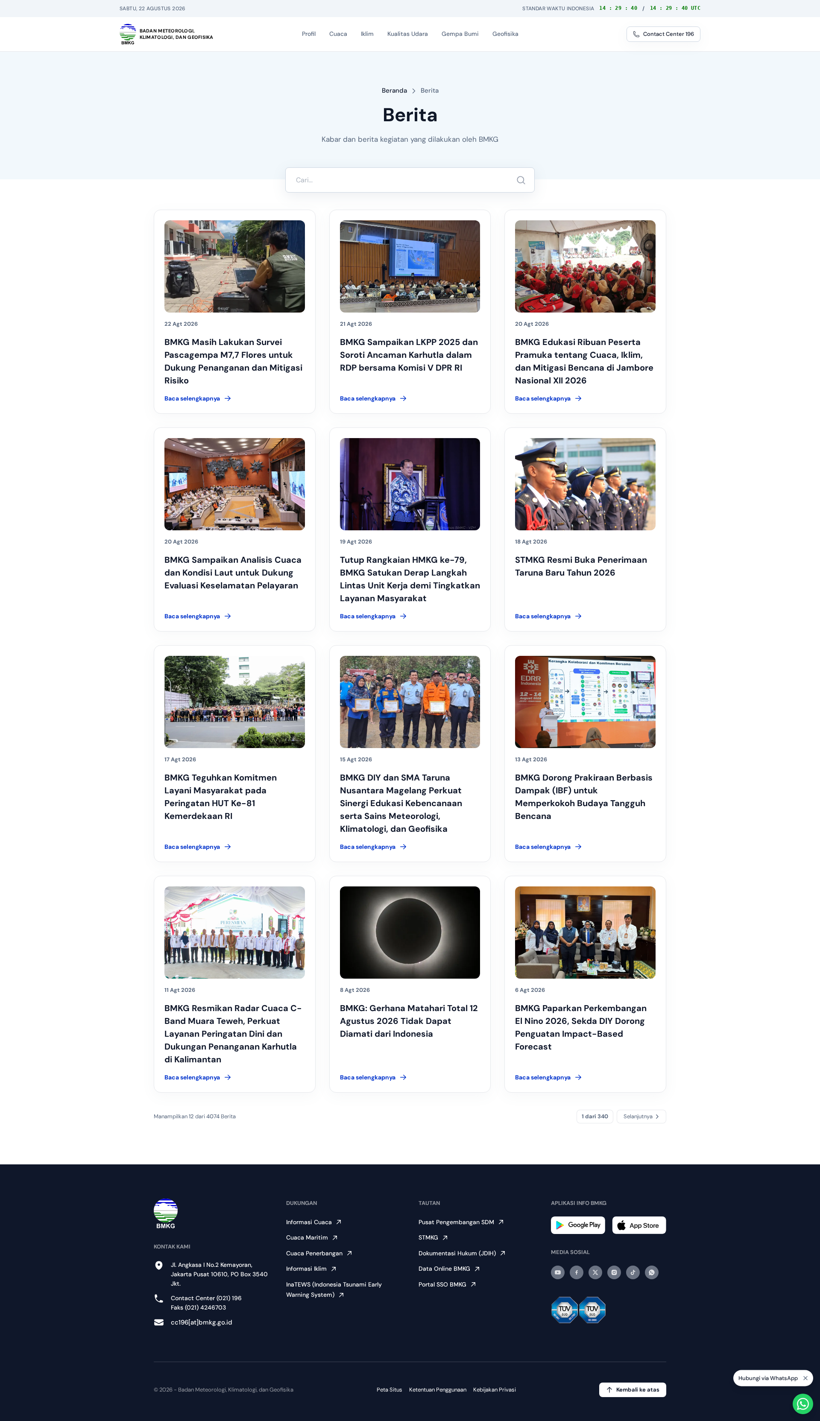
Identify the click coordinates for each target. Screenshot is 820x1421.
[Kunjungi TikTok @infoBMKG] (633, 1272)
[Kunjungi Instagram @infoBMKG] (614, 1272)
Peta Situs (389, 1389)
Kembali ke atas (637, 1389)
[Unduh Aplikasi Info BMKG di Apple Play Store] (639, 1225)
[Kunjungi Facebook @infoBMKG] (576, 1272)
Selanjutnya (638, 1116)
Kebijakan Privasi (494, 1389)
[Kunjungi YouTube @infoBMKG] (558, 1272)
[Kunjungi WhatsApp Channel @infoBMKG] (652, 1272)
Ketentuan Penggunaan (437, 1389)
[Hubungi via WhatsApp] (803, 1404)
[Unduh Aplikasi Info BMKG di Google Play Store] (578, 1225)
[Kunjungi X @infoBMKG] (595, 1272)
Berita (430, 90)
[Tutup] (805, 1380)
